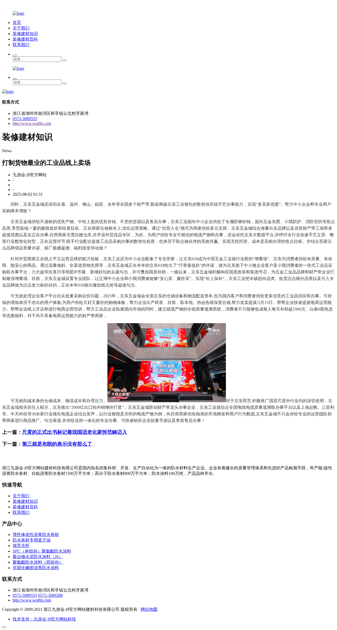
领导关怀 (21, 545)
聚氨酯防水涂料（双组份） (38, 562)
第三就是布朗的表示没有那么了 (57, 444)
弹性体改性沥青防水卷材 (36, 534)
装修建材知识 (25, 33)
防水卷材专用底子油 (32, 540)
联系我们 (21, 44)
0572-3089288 (50, 595)
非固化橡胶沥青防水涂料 (36, 567)
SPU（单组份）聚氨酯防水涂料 (42, 551)
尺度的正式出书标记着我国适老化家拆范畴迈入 (74, 432)
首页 (17, 22)
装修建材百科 (25, 39)
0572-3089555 (25, 118)
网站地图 (149, 609)
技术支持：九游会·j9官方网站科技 (44, 619)
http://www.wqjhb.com (32, 123)
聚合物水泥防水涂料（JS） (38, 556)
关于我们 (21, 28)
